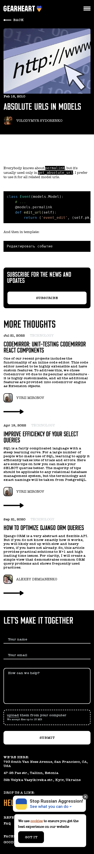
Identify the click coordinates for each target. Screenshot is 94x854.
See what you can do (49, 806)
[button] (47, 717)
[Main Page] (20, 8)
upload (13, 715)
